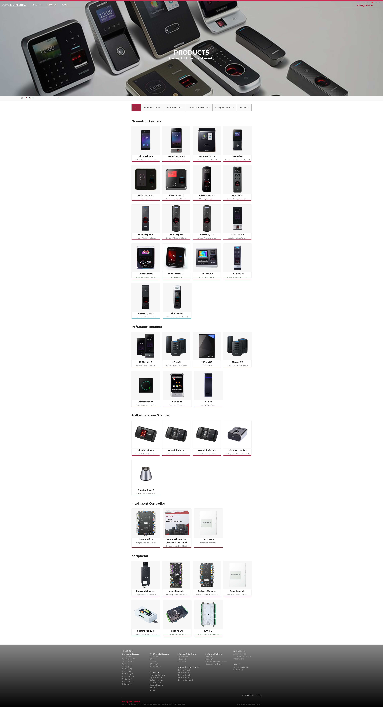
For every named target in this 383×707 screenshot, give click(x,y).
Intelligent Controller (224, 107)
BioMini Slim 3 (184, 672)
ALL (136, 107)
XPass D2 (154, 664)
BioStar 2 (209, 657)
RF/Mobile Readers (174, 107)
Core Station (183, 657)
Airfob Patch (155, 667)
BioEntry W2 (127, 674)
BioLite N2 (126, 672)
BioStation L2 (128, 682)
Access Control (240, 654)
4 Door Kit (182, 659)
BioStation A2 (128, 677)
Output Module (156, 680)
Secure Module (156, 685)
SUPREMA (15, 5)
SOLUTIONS (52, 5)
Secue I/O (154, 687)
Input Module (156, 677)
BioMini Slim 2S (185, 677)
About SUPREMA (240, 667)
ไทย (361, 2)
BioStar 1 (209, 659)
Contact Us (238, 670)
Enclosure (182, 662)
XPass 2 (153, 659)
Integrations (238, 659)
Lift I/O (152, 690)
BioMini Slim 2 (184, 675)
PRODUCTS (37, 5)
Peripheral (244, 107)
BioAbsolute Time (213, 664)
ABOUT (65, 5)
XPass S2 (154, 662)
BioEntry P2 (127, 667)
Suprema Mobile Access (216, 662)
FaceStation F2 (128, 659)
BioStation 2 (127, 679)
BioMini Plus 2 (184, 670)
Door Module (155, 682)
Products (29, 98)
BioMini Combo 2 (185, 680)
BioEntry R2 (127, 669)
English (366, 2)
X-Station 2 (127, 684)
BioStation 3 (127, 657)
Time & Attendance (242, 656)
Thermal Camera (157, 675)
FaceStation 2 (128, 662)
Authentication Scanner (199, 107)
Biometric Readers (152, 107)
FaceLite (125, 664)
